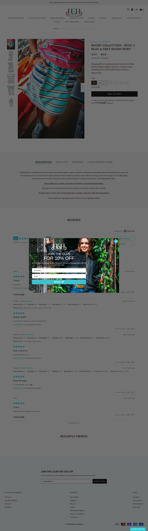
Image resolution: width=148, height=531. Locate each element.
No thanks (59, 287)
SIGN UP (59, 282)
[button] (138, 529)
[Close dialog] (116, 241)
